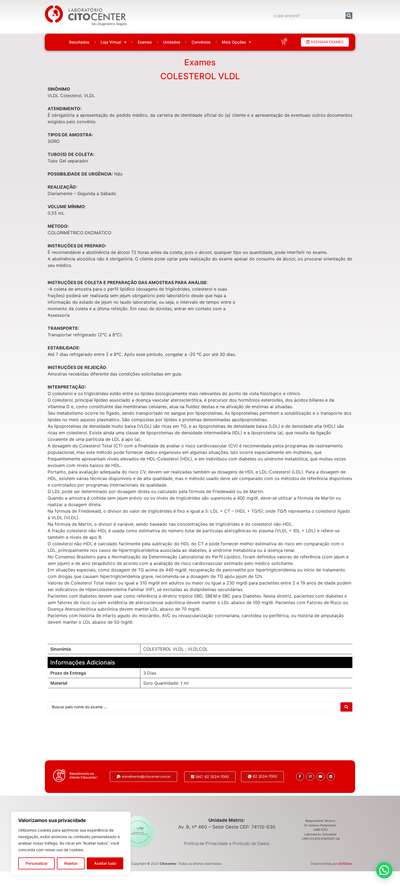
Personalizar (37, 863)
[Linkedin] (331, 777)
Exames (145, 42)
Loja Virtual (111, 42)
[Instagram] (310, 777)
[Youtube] (320, 777)
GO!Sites (345, 864)
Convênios (201, 42)
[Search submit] (346, 707)
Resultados (79, 42)
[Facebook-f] (300, 777)
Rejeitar (71, 863)
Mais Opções (234, 42)
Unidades (171, 42)
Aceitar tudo (105, 863)
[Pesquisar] (349, 15)
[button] (384, 870)
